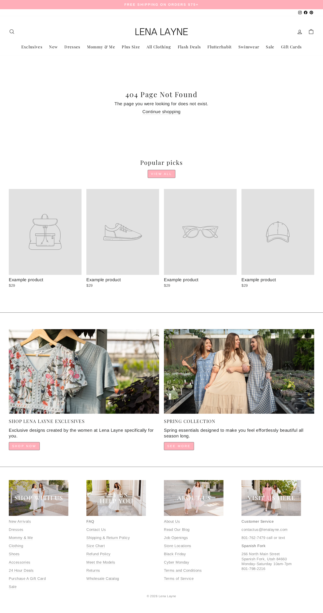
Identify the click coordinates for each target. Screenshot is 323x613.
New (53, 46)
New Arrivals (20, 521)
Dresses (72, 46)
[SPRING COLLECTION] (239, 371)
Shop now (24, 446)
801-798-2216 (253, 569)
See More (179, 446)
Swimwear (248, 46)
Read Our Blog (177, 530)
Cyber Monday (176, 562)
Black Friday (175, 554)
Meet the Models (100, 562)
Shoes (14, 554)
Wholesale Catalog (102, 579)
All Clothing (159, 46)
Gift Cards (291, 46)
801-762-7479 (253, 538)
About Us (172, 521)
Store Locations (177, 546)
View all (161, 174)
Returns (93, 570)
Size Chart (95, 546)
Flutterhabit (219, 46)
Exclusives (32, 46)
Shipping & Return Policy (108, 538)
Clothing (16, 546)
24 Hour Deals (21, 570)
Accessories (20, 562)
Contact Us (96, 530)
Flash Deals (189, 46)
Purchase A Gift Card (27, 579)
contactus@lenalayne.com (264, 530)
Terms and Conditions (183, 570)
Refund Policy (98, 554)
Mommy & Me (101, 46)
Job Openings (176, 538)
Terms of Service (179, 579)
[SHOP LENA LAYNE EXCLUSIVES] (84, 371)
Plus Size (131, 46)
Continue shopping (161, 111)
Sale (270, 46)
